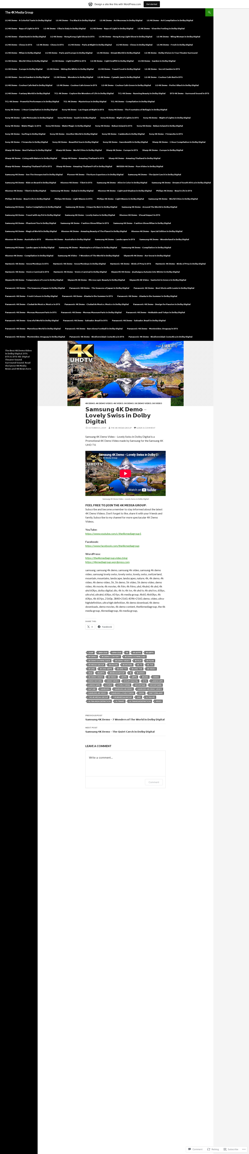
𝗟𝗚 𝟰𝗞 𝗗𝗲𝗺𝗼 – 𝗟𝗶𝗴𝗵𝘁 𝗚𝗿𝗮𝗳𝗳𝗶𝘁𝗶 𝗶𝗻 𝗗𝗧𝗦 (69, 61)
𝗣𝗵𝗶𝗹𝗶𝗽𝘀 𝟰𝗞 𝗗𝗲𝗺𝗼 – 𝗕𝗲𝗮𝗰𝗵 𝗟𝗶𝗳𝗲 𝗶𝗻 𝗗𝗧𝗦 (174, 191)
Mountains (156, 685)
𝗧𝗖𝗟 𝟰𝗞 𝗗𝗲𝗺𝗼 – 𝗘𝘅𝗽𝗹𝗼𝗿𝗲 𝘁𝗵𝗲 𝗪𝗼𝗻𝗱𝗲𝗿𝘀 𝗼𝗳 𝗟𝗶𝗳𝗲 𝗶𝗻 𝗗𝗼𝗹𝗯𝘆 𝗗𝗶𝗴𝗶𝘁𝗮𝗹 (84, 93)
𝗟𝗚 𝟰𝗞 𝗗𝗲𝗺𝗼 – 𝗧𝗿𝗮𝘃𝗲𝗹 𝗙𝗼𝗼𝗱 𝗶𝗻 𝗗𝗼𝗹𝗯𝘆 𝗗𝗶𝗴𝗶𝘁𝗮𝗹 (119, 69)
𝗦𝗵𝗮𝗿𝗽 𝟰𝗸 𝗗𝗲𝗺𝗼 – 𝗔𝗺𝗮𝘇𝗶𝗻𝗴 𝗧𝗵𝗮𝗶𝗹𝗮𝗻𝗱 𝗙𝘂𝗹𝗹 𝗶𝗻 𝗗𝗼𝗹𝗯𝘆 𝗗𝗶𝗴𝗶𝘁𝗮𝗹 (84, 166)
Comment (154, 782)
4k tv (139, 665)
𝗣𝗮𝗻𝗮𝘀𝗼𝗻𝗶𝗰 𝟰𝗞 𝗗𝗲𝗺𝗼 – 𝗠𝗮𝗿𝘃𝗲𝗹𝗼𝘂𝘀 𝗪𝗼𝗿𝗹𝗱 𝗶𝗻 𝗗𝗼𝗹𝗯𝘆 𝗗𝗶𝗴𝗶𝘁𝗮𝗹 (33, 328)
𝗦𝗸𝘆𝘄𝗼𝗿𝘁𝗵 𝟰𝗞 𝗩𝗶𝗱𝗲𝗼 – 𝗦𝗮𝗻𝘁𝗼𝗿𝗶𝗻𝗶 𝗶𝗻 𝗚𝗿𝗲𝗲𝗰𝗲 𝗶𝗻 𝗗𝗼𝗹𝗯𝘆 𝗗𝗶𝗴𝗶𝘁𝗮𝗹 (157, 280)
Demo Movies (95, 681)
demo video (113, 681)
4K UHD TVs (136, 669)
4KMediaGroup (117, 673)
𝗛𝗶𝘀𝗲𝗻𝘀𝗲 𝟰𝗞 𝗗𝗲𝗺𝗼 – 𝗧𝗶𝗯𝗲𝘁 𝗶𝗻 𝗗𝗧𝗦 (76, 182)
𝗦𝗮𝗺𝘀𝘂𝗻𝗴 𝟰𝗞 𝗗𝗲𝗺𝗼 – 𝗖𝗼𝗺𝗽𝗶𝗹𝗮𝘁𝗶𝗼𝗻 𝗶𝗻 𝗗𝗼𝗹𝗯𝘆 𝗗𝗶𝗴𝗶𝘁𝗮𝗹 (146, 247)
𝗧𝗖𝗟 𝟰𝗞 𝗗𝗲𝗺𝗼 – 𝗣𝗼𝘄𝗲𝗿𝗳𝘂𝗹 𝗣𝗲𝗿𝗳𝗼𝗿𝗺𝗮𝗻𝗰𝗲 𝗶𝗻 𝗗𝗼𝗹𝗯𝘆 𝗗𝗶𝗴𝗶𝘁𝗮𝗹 (32, 101)
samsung (105, 689)
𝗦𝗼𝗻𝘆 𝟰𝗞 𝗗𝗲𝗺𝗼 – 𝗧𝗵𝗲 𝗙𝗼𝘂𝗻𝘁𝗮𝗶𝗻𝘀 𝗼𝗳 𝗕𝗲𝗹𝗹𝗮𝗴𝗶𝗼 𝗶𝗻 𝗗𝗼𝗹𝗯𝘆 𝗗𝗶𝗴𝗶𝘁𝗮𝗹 (137, 109)
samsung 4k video (97, 693)
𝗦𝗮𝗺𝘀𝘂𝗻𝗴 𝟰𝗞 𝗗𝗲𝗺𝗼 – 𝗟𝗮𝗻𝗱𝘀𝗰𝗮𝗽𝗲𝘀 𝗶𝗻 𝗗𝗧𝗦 (115, 239)
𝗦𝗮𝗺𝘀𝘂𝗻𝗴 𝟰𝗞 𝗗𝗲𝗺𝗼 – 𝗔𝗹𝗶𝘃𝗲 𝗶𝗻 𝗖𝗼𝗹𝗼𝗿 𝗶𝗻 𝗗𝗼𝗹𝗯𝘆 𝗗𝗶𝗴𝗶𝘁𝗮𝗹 (122, 182)
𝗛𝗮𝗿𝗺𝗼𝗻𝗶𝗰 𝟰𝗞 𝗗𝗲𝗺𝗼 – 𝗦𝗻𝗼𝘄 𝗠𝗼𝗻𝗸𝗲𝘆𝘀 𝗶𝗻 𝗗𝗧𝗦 (27, 264)
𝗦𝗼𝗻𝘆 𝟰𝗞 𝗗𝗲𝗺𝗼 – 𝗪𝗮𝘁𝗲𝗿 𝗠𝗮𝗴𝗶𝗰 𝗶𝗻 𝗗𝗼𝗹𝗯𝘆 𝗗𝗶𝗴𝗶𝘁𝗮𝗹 (68, 126)
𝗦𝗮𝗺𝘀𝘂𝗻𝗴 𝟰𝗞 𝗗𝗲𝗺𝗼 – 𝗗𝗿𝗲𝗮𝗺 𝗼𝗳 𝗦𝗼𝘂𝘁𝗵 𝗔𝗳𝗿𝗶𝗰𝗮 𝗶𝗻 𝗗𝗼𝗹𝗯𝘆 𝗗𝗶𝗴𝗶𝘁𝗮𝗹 (181, 182)
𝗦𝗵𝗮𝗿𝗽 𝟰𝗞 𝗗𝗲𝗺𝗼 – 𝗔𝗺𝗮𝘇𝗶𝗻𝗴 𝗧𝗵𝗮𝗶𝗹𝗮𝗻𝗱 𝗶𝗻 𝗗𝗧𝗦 (82, 158)
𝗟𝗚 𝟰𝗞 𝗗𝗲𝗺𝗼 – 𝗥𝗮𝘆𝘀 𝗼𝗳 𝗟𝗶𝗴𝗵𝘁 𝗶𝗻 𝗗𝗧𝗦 (22, 28)
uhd (139, 697)
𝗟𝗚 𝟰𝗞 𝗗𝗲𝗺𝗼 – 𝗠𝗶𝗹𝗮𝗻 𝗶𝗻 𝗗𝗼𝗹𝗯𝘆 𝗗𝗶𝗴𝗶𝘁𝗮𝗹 (23, 53)
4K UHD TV (122, 669)
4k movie (113, 665)
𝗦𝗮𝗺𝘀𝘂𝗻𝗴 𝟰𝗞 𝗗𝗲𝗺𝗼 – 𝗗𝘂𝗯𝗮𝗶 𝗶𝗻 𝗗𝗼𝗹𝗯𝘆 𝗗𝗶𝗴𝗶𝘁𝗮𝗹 (72, 191)
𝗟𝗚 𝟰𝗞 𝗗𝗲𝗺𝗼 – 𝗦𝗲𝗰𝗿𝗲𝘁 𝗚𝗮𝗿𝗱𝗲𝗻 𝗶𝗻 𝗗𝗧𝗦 (162, 69)
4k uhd (91, 669)
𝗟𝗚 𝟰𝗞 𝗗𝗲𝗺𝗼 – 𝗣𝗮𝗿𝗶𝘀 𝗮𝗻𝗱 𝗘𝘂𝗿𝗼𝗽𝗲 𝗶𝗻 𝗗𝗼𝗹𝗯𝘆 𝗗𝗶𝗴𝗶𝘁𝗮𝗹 (68, 53)
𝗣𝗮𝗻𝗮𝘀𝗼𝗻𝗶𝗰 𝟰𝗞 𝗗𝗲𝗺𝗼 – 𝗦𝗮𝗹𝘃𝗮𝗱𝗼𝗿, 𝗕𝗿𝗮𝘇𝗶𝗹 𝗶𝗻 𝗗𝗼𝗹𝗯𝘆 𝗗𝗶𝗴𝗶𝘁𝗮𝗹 (139, 320)
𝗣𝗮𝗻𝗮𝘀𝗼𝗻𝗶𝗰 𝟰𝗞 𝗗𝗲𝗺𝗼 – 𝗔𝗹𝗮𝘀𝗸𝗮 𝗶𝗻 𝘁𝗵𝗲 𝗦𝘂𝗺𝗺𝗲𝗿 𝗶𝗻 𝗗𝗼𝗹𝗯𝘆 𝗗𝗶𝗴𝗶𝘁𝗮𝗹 (147, 296)
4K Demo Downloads (99, 661)
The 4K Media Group (19, 12)
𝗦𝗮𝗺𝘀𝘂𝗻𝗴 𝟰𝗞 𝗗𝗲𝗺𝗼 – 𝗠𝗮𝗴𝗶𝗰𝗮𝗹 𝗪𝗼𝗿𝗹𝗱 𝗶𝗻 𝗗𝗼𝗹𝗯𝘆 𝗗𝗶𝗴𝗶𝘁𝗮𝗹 (31, 231)
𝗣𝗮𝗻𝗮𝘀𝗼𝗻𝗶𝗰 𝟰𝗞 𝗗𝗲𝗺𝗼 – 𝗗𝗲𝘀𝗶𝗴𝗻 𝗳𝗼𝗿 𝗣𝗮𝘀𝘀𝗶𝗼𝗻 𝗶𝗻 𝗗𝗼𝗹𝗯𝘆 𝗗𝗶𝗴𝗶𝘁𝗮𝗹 (162, 304)
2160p (91, 652)
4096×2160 (116, 652)
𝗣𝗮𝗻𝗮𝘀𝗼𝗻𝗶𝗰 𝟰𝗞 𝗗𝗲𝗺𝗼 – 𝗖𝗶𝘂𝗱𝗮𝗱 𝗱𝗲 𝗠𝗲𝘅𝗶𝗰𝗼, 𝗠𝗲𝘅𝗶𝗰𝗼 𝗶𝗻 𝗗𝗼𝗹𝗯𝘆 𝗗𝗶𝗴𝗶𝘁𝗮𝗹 (97, 304)
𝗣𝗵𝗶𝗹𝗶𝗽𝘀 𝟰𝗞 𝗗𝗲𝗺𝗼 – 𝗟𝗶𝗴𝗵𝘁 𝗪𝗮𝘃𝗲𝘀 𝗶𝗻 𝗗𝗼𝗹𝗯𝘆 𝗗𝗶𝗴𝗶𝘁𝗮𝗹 (120, 199)
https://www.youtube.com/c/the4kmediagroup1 (113, 533)
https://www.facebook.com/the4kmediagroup (112, 545)
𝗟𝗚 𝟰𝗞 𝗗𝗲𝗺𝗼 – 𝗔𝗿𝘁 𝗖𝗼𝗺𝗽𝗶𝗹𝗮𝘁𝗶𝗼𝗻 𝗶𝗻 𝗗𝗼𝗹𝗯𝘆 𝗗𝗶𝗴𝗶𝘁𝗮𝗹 (170, 20)
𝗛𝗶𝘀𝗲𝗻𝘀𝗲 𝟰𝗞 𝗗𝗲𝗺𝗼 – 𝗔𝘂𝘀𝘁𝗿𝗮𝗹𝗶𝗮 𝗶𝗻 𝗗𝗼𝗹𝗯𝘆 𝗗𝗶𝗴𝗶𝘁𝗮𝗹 (67, 239)
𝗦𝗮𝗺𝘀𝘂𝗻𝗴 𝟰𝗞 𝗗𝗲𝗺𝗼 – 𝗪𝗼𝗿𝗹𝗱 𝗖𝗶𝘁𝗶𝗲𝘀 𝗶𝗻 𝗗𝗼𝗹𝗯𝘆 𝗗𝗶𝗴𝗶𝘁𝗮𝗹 (173, 199)
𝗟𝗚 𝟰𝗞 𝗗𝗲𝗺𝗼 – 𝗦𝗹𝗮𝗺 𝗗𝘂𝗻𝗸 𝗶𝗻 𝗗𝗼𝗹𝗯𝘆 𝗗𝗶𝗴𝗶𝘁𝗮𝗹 (25, 36)
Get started (151, 4)
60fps (134, 677)
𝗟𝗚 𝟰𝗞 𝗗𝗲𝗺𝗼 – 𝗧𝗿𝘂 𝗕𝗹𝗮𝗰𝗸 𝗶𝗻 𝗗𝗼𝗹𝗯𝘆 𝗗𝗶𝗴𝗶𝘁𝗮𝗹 (75, 20)
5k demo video (143, 403)
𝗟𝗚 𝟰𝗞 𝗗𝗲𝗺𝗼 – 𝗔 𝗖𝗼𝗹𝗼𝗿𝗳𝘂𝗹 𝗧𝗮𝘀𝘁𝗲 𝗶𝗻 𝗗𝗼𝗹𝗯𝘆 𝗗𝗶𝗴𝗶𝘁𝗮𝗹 (28, 20)
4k (127, 652)
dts (145, 681)
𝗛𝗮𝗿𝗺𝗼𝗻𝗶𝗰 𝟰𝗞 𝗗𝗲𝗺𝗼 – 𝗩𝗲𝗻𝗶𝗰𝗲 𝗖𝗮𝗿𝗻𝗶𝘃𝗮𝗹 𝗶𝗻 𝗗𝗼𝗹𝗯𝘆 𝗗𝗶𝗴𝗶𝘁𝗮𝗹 (80, 272)
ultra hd (150, 697)
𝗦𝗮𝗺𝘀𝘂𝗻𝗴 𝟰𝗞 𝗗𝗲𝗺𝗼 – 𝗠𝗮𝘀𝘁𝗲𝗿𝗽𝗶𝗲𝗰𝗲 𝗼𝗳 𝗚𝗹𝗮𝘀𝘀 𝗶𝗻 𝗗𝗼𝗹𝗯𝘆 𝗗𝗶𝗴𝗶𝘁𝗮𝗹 (88, 247)
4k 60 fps (137, 652)
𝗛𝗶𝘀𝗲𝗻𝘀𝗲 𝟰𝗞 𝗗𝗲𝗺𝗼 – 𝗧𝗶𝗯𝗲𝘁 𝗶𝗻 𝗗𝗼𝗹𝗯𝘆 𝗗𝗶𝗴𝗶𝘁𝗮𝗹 (25, 191)
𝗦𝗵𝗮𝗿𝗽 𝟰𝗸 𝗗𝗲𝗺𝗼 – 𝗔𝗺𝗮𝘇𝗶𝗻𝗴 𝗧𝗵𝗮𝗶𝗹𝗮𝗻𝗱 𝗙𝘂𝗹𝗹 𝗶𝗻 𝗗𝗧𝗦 (28, 166)
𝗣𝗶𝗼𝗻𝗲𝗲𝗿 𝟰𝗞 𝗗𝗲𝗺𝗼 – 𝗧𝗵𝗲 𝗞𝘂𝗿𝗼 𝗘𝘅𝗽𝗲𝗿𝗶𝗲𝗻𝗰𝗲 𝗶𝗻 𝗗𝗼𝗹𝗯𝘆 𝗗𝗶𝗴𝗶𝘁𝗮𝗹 (95, 174)
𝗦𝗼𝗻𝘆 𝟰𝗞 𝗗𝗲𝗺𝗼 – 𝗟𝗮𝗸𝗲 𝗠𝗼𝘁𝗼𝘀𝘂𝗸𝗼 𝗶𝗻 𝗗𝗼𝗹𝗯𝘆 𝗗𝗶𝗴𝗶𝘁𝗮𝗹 (29, 118)
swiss (141, 693)
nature (92, 689)
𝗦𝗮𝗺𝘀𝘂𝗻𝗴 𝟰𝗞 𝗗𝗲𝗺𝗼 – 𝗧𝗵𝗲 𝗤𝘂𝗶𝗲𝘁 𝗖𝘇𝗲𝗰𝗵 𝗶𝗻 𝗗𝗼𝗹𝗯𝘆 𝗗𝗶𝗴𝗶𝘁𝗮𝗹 (154, 174)
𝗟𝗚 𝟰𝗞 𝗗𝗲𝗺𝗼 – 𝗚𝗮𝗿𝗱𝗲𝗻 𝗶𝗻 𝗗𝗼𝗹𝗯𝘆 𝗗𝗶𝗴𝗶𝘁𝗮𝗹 (156, 61)
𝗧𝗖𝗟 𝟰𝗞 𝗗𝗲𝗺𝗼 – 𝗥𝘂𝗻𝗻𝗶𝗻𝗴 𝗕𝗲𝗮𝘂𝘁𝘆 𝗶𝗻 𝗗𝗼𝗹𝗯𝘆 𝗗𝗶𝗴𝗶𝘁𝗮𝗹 (141, 93)
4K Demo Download (135, 656)
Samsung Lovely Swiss (122, 693)
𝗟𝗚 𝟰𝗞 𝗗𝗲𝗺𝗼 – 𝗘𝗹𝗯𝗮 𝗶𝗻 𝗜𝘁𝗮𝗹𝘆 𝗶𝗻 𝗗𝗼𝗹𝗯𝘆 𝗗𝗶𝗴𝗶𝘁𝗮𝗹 (65, 28)
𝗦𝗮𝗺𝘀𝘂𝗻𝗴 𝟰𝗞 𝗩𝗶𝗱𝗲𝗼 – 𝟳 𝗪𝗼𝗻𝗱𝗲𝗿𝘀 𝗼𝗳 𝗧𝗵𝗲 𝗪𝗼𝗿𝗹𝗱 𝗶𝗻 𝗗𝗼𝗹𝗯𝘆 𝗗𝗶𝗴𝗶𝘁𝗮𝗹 (88, 255)
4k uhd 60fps (106, 669)
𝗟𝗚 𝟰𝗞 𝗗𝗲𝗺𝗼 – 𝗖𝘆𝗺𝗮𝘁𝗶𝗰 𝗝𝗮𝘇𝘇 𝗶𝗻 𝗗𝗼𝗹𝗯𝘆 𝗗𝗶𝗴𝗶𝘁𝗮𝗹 (119, 77)
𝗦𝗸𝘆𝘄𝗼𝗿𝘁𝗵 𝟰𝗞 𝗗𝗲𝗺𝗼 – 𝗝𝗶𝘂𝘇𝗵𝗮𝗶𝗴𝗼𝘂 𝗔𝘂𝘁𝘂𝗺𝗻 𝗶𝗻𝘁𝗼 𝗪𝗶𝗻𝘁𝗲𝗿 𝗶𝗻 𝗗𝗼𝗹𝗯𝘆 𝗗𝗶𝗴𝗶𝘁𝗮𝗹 (145, 272)
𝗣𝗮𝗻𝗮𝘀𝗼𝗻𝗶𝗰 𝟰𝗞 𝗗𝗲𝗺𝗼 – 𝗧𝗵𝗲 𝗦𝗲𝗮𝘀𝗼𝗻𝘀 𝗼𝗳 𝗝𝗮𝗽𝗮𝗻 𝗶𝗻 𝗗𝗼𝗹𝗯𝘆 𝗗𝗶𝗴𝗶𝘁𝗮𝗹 (35, 288)
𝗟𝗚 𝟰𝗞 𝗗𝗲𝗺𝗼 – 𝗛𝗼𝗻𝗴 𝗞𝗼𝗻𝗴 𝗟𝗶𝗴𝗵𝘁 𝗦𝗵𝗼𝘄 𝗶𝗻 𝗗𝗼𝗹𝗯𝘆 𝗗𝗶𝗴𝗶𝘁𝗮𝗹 (125, 36)
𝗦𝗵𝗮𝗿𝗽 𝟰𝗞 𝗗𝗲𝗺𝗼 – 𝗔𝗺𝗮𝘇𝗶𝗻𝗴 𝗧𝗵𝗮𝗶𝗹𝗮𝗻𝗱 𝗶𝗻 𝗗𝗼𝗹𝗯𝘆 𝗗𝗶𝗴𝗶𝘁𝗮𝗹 (134, 158)
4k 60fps (150, 652)
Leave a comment (146, 428)
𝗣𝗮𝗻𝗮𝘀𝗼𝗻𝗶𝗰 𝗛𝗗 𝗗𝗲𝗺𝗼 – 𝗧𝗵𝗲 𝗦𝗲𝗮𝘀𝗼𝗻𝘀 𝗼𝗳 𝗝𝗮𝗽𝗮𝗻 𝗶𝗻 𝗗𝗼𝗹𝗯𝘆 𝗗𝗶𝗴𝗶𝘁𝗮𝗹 (99, 288)
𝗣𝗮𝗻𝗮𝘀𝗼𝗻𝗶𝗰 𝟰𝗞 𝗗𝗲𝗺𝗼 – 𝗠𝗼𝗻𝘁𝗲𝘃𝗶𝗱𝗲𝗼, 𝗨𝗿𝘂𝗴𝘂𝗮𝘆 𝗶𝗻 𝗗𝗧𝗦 (152, 328)
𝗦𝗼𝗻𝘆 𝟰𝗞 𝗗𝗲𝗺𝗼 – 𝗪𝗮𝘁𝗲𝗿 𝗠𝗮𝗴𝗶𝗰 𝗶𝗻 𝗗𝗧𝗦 (23, 126)
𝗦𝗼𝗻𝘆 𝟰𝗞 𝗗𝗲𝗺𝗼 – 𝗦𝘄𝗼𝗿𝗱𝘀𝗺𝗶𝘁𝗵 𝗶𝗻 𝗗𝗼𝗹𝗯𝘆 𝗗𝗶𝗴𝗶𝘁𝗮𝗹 (125, 142)
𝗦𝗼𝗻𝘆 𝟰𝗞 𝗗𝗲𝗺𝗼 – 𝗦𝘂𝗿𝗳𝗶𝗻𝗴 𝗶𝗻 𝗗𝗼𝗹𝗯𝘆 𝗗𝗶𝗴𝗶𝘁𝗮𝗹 (25, 134)
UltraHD (119, 701)
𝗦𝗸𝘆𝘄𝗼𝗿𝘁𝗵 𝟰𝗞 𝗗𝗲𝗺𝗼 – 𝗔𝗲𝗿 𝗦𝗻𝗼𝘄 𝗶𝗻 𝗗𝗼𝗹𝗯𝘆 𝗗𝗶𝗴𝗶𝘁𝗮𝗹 (147, 255)
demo (156, 677)
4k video (118, 403)
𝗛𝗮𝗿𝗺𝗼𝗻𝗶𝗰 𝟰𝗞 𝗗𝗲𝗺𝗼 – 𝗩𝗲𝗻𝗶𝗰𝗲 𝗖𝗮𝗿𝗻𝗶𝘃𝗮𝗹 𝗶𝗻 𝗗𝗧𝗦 (27, 272)
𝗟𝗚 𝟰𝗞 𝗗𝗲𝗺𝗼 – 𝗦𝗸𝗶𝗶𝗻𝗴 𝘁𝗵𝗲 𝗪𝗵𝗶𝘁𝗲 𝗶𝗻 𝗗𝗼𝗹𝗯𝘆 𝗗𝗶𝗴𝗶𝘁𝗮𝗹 (70, 69)
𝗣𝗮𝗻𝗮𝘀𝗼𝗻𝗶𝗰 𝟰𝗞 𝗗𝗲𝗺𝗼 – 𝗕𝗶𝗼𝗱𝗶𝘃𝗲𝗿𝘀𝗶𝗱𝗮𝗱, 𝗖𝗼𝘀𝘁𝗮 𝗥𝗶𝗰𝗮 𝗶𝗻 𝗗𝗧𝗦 (96, 337)
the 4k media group (98, 697)
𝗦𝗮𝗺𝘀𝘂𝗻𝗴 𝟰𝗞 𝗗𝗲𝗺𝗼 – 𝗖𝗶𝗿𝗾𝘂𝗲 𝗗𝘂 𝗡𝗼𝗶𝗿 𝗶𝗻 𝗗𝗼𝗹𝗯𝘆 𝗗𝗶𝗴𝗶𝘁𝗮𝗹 (91, 207)
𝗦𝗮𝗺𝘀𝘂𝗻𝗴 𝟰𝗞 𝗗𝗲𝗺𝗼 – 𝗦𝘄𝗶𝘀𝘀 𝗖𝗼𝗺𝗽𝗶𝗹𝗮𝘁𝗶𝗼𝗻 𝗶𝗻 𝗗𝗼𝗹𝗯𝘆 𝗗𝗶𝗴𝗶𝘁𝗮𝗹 (33, 207)
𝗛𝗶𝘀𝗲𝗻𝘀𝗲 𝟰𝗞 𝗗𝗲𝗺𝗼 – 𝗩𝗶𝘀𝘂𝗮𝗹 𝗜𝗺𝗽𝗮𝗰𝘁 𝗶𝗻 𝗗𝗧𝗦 (139, 215)
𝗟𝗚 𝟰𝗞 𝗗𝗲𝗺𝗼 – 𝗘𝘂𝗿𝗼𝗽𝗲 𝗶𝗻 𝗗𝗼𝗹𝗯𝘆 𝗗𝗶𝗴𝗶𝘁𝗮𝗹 (24, 69)
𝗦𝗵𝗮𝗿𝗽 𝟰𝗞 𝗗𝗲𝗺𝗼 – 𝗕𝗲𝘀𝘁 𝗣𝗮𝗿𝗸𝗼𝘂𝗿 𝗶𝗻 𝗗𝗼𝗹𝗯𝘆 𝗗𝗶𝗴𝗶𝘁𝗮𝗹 (28, 150)
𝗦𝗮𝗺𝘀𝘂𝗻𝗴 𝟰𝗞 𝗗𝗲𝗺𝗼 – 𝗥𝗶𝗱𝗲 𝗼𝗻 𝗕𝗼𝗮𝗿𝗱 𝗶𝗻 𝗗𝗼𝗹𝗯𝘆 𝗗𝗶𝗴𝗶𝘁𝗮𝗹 (30, 182)
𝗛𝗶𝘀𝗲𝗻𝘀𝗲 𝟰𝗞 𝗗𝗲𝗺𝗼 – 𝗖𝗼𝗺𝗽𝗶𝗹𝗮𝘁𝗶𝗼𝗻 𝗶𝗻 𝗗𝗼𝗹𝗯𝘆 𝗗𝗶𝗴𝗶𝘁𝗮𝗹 (29, 255)
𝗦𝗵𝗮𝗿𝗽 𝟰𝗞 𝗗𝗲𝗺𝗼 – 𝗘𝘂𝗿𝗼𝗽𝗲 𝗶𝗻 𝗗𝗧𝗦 (122, 150)
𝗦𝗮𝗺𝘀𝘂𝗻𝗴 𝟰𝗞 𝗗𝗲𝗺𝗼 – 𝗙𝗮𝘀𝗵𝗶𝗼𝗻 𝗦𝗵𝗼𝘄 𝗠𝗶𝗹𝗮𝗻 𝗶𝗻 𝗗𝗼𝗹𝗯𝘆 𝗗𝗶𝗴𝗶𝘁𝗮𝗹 (142, 223)
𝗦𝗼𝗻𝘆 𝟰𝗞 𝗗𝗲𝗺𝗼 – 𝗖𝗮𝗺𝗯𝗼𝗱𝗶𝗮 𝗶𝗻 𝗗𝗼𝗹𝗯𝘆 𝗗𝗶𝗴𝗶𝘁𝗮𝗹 (123, 134)
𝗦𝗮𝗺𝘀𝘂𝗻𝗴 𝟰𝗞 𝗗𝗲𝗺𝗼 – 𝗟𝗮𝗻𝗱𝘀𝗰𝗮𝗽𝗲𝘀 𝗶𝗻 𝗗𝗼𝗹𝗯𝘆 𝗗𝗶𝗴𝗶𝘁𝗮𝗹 (29, 247)
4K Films (150, 661)
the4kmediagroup (122, 697)
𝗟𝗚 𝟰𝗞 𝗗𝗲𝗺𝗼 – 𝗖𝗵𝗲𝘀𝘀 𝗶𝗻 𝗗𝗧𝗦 (18, 45)
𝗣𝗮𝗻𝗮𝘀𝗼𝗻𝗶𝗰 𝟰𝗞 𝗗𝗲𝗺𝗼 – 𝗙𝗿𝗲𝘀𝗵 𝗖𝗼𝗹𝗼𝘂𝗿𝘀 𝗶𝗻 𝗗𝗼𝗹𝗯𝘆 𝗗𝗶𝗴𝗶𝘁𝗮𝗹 (31, 296)
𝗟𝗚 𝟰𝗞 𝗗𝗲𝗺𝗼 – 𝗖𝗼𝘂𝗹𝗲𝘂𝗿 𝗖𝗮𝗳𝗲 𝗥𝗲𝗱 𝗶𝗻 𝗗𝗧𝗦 (163, 77)
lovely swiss (123, 685)
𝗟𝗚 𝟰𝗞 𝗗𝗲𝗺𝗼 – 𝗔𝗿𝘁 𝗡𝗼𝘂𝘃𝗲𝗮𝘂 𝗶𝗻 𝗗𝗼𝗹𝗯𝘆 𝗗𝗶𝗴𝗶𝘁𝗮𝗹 (121, 20)
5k (130, 673)
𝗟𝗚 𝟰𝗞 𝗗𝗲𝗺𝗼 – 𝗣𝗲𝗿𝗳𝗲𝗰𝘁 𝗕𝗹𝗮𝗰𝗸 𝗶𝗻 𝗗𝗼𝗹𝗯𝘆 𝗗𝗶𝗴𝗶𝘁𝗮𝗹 (177, 85)
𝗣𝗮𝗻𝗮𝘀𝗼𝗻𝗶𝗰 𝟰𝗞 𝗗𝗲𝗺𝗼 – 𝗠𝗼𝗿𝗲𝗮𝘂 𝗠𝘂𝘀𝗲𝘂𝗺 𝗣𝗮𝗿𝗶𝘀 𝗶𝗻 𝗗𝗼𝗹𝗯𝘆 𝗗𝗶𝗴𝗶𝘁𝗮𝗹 (91, 312)
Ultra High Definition (99, 701)
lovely (108, 685)
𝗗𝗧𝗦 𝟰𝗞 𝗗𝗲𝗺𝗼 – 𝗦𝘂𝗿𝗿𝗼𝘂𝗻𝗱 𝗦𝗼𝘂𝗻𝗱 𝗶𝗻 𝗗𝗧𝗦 (189, 93)
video (158, 701)
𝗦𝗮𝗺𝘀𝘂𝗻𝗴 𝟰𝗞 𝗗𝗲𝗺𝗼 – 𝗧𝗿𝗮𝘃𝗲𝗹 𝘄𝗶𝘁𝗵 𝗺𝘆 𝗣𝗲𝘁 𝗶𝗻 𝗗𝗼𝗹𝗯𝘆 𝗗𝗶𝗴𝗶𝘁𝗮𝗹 (32, 215)
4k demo (90, 403)
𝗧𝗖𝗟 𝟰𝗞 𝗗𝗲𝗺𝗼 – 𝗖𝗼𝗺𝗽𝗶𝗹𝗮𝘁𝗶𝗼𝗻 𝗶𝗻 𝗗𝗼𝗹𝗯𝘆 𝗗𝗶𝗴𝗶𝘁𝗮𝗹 (133, 101)
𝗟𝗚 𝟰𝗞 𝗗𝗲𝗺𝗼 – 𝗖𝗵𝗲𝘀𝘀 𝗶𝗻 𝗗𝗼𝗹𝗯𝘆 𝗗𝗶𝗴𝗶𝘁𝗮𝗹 (134, 45)
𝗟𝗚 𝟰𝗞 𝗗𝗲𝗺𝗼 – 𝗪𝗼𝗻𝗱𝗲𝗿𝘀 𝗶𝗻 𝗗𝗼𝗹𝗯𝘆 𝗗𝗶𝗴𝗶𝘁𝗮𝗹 (73, 77)
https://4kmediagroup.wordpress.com (107, 562)
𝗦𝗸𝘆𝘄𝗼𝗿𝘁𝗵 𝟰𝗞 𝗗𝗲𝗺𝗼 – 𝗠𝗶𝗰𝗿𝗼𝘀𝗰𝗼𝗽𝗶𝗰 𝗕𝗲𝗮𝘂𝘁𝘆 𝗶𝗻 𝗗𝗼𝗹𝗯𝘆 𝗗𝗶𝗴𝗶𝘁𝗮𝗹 (96, 280)
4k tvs (150, 665)
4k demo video (104, 403)
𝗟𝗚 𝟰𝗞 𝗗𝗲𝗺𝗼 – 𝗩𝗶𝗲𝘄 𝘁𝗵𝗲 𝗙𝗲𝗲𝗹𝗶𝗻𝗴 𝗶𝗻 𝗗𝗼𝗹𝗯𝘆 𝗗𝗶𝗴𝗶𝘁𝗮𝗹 (161, 28)
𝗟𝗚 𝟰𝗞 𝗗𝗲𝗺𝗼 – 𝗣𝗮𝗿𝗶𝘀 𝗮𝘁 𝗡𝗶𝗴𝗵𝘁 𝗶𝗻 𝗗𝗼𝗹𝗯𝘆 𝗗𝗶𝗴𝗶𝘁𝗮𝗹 (90, 45)
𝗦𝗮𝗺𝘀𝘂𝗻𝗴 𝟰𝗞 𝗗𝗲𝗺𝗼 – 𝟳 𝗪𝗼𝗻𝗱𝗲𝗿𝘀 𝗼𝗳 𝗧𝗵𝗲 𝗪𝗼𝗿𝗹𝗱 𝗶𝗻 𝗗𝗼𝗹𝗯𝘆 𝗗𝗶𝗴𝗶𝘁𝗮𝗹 (125, 717)
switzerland (156, 693)
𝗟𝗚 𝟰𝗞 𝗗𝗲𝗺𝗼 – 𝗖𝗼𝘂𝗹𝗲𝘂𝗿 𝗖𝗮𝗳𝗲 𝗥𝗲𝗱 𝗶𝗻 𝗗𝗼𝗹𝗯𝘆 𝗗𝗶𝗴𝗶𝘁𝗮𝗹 (28, 85)
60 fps (124, 677)
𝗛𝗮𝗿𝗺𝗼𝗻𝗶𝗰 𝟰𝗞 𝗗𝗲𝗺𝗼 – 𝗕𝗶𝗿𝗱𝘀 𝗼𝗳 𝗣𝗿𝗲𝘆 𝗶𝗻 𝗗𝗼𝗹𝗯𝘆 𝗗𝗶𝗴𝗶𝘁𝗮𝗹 (180, 264)
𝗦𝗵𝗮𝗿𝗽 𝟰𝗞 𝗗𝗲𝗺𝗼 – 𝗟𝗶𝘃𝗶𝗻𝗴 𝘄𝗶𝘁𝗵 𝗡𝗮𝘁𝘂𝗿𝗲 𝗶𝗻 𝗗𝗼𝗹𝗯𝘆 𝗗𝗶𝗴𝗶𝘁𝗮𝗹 (31, 158)
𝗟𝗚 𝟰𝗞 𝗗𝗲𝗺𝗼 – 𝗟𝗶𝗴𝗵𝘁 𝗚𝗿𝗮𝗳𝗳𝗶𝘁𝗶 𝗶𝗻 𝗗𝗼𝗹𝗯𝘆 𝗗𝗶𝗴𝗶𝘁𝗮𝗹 (112, 61)
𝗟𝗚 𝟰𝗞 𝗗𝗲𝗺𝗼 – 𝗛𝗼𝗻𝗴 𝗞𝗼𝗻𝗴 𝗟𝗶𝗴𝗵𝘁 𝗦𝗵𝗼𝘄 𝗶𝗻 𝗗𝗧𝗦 (72, 36)
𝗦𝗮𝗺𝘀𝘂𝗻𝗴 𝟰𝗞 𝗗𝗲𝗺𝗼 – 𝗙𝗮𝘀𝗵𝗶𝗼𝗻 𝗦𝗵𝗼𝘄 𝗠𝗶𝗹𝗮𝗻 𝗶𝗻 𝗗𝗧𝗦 (84, 223)
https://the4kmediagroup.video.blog (106, 558)
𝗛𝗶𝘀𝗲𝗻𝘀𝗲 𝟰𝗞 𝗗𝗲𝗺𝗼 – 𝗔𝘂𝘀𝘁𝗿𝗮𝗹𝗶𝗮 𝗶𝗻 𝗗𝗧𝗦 (23, 239)
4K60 (90, 673)
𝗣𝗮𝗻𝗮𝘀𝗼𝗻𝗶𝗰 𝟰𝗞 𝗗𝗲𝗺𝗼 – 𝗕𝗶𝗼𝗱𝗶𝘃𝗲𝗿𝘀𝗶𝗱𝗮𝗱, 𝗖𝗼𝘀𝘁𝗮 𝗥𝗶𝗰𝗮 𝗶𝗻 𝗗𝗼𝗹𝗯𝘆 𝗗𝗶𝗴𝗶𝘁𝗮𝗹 (160, 337)
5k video (157, 403)
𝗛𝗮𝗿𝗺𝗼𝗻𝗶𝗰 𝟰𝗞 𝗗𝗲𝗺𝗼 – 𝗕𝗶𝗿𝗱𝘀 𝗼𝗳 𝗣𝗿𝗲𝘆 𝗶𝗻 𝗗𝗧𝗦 (130, 264)
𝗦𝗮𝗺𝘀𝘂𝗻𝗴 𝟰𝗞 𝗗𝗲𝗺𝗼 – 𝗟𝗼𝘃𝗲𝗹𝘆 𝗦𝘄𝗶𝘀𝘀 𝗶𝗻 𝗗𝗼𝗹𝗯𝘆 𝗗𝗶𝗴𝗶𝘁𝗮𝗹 (90, 215)
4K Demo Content (110, 656)
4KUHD (145, 677)
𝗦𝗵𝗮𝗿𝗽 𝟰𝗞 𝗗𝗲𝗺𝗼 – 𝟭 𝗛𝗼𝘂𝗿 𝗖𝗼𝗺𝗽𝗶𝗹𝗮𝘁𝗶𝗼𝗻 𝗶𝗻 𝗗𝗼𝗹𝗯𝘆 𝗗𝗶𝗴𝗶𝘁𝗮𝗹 (178, 142)
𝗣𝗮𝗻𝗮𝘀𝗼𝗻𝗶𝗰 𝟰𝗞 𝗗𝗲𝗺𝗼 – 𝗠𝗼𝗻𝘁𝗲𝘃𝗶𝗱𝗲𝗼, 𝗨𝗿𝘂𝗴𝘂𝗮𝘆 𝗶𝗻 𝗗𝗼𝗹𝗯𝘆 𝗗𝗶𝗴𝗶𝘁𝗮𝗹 (35, 337)
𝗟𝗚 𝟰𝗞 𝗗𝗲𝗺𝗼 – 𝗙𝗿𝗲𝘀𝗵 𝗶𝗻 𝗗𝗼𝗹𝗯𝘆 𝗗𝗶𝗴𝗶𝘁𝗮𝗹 (175, 45)
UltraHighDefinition (140, 701)
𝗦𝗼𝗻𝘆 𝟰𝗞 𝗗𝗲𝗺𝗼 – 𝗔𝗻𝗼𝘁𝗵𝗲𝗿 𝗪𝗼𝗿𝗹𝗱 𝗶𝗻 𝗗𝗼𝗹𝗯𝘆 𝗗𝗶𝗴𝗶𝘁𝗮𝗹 (73, 134)
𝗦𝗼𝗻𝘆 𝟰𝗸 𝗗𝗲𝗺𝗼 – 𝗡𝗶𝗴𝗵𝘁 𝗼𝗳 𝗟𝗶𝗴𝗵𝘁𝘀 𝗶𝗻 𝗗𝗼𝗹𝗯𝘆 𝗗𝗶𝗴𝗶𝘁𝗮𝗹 (167, 118)
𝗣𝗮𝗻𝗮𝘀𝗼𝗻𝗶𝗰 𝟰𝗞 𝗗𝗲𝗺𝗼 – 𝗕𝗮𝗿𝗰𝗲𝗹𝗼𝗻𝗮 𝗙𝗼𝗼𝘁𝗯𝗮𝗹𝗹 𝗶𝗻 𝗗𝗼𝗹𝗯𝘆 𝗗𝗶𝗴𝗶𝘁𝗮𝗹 (94, 328)
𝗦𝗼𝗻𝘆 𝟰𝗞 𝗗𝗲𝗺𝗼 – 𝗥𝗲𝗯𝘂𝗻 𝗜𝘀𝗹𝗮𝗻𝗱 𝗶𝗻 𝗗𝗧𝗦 (113, 126)
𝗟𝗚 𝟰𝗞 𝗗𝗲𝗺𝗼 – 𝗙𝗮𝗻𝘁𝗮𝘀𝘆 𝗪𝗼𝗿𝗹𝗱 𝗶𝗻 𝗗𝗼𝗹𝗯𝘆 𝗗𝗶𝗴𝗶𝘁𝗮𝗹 (27, 93)
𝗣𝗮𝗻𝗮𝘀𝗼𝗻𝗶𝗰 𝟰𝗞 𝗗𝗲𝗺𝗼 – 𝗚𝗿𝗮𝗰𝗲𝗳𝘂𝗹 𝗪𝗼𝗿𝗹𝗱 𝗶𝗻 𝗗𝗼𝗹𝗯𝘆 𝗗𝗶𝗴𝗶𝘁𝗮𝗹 (32, 320)
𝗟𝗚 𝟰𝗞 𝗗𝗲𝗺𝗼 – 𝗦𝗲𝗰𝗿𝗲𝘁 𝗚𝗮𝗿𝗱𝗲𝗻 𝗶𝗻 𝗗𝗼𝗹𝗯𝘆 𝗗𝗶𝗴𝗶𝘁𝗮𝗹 (27, 77)
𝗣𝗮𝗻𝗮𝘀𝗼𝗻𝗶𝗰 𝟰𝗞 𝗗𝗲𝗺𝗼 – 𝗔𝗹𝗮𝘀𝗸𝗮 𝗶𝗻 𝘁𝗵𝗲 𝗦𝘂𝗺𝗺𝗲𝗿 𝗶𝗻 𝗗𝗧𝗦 (87, 296)
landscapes (94, 685)
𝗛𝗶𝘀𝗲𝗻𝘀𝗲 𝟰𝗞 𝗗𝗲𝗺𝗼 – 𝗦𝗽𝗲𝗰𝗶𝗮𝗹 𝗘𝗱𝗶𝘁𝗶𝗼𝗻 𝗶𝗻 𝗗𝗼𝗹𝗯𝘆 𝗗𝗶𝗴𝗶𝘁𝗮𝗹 (156, 231)
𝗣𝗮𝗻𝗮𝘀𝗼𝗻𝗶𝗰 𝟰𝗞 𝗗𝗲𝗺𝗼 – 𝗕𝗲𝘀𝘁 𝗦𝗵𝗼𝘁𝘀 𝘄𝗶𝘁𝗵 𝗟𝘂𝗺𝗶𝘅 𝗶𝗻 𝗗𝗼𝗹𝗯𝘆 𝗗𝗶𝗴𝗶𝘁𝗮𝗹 (164, 288)
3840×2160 (102, 652)
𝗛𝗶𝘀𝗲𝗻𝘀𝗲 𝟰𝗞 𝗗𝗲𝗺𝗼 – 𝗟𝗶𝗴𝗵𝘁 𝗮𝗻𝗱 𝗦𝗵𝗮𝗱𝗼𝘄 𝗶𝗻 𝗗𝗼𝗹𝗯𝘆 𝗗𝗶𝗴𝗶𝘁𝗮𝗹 (125, 191)
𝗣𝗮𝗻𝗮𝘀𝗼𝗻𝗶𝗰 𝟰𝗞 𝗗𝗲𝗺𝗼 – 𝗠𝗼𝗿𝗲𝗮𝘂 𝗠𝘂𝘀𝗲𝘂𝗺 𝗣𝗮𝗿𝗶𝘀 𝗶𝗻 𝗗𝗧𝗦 (31, 312)
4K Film (138, 661)
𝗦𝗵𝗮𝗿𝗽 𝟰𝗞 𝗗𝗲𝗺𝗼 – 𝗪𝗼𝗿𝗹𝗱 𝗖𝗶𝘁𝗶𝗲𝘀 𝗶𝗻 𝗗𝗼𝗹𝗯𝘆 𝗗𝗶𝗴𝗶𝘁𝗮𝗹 (79, 150)
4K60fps (101, 673)
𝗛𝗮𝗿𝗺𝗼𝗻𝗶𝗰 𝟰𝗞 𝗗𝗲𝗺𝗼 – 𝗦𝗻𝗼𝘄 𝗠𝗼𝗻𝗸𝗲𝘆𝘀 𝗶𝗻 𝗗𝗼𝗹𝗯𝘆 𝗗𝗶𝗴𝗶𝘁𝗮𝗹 (79, 264)
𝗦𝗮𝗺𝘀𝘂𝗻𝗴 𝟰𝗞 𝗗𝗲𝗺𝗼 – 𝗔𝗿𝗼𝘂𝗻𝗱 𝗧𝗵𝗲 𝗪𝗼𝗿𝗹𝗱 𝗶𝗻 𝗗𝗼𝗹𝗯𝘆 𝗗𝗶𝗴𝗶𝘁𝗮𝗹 (149, 207)
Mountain (140, 685)
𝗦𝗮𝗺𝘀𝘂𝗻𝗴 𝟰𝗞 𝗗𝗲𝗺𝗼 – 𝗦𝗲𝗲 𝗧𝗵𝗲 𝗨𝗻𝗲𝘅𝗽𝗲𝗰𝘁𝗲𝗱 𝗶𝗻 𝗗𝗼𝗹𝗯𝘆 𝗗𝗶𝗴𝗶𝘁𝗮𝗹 (34, 174)
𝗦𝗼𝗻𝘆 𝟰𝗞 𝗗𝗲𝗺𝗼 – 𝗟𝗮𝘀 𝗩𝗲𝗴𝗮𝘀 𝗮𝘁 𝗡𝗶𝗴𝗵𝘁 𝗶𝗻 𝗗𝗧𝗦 (83, 109)
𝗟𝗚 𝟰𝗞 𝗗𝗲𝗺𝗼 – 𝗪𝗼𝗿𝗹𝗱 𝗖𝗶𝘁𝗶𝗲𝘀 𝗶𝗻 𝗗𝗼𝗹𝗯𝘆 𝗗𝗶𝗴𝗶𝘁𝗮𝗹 (26, 61)
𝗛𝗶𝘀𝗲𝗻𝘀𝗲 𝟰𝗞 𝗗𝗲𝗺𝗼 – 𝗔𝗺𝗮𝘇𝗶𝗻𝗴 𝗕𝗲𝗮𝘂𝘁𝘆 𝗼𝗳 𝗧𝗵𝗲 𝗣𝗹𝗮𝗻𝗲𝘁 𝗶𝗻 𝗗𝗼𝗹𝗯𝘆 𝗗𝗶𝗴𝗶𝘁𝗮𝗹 (94, 231)
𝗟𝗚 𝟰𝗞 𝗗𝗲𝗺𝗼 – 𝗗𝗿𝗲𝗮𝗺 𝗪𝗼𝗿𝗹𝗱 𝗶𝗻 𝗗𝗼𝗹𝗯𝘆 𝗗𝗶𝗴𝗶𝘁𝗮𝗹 (118, 53)
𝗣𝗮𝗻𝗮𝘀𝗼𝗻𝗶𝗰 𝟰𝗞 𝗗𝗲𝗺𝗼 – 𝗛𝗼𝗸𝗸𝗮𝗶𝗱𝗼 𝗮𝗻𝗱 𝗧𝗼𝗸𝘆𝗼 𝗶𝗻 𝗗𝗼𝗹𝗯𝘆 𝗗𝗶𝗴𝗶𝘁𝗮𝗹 (155, 312)
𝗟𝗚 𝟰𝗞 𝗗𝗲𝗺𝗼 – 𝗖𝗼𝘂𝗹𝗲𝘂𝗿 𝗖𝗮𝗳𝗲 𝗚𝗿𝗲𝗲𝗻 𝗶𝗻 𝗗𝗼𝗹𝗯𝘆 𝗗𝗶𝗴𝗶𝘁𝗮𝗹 (126, 85)
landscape (157, 681)
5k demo (129, 403)
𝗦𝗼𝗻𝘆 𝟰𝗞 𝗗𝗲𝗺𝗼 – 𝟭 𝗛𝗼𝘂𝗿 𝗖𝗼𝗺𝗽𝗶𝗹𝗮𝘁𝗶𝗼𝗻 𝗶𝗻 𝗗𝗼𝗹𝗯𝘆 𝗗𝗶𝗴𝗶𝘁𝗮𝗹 (31, 109)
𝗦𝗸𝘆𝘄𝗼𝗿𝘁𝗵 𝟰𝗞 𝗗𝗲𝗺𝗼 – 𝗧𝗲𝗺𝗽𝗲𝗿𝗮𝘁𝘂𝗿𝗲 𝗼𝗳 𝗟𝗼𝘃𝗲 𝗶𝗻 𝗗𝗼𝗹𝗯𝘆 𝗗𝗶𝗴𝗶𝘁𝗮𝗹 (34, 280)
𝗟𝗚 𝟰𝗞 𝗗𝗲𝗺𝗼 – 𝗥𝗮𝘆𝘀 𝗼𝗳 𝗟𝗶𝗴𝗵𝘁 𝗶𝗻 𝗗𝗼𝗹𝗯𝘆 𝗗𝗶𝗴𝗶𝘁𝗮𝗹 (111, 28)
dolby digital (131, 681)
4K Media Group (96, 665)
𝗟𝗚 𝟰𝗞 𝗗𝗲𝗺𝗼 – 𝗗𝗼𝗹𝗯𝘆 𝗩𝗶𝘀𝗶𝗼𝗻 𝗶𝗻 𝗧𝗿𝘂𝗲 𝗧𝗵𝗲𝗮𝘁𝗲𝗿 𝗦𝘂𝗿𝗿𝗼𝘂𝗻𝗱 (171, 53)
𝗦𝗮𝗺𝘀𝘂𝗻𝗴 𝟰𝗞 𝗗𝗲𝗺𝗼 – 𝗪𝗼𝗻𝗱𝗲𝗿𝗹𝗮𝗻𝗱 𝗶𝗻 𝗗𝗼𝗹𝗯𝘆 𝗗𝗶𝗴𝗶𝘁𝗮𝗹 (164, 239)
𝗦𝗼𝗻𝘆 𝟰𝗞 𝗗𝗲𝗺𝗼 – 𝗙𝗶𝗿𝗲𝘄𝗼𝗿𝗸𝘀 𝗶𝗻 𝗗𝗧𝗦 (166, 134)
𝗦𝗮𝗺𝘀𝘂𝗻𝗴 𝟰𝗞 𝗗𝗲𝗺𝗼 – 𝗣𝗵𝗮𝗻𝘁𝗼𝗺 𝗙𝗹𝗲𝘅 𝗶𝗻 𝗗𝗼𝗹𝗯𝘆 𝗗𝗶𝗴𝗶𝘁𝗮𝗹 (30, 223)
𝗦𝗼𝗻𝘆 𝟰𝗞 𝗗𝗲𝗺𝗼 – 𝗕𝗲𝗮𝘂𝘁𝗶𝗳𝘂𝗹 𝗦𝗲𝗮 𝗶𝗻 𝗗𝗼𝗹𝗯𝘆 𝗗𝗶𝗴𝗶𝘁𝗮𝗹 (75, 142)
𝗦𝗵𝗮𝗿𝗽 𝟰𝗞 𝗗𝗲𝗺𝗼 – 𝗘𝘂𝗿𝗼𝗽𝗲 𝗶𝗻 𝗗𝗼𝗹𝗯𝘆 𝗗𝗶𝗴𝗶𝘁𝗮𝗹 (162, 150)
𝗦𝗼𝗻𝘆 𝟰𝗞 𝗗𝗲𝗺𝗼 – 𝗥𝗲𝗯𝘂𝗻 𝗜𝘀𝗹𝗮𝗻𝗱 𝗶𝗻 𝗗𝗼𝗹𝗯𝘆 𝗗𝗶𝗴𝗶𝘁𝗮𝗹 (160, 126)
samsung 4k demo (124, 689)
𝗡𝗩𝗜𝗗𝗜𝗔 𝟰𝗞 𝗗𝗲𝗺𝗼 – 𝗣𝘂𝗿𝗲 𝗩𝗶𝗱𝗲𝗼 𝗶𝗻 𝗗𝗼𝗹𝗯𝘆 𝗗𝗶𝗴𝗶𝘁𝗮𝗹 (140, 166)
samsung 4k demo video (149, 689)
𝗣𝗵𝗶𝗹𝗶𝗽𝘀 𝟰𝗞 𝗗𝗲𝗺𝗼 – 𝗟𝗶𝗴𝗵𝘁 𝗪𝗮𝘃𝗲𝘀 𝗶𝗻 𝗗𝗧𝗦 (73, 199)
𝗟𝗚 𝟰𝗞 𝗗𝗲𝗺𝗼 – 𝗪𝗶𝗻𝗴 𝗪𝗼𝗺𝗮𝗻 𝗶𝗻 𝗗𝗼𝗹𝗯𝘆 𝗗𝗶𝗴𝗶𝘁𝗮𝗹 (178, 36)
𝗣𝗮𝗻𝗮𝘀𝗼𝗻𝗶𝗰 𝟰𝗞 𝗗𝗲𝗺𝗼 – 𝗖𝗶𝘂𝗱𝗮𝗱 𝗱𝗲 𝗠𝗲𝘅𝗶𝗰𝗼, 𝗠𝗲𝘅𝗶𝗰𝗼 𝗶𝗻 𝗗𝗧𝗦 (32, 304)
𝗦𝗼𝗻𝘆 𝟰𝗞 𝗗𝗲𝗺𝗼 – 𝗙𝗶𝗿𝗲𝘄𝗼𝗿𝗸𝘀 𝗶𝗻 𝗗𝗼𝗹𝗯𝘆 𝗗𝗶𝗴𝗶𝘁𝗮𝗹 (26, 142)
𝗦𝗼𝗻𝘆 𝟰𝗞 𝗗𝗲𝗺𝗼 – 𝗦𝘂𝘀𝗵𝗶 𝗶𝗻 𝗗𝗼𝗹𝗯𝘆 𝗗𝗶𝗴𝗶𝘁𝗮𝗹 (77, 118)
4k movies (127, 665)
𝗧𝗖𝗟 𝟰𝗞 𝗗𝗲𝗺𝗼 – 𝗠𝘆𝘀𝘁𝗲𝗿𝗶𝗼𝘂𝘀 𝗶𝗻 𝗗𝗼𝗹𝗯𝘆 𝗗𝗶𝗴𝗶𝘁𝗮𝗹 (85, 101)
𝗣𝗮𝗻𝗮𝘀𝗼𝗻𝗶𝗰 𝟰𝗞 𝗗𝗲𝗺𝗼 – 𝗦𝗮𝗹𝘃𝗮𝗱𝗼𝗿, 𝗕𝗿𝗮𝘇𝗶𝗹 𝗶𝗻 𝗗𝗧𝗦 (85, 320)
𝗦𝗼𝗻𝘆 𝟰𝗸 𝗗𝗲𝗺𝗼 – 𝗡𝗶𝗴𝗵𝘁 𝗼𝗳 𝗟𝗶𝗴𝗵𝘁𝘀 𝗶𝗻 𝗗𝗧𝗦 (119, 118)
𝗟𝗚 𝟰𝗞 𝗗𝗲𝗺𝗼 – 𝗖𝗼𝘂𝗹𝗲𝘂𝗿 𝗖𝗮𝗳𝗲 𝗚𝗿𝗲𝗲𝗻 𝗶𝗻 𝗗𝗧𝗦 (77, 85)
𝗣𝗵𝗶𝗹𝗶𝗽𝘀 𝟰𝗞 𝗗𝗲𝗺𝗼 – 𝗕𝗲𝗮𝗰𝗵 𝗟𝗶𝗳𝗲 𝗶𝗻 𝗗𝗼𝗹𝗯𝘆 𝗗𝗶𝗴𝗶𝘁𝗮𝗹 (27, 199)
